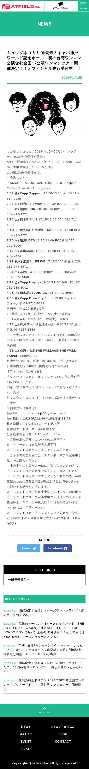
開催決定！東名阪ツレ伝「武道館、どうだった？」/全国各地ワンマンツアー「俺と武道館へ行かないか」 (43, 667)
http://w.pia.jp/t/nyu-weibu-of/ (44, 413)
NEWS (26, 726)
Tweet (27, 548)
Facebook (56, 548)
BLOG (63, 734)
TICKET (26, 749)
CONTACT (63, 741)
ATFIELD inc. (40, 763)
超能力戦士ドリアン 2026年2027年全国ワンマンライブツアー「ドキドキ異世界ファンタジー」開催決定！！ (44, 685)
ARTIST (26, 734)
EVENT (26, 741)
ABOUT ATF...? (63, 726)
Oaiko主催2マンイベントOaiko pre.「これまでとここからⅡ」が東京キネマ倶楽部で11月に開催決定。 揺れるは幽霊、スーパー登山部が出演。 (44, 650)
